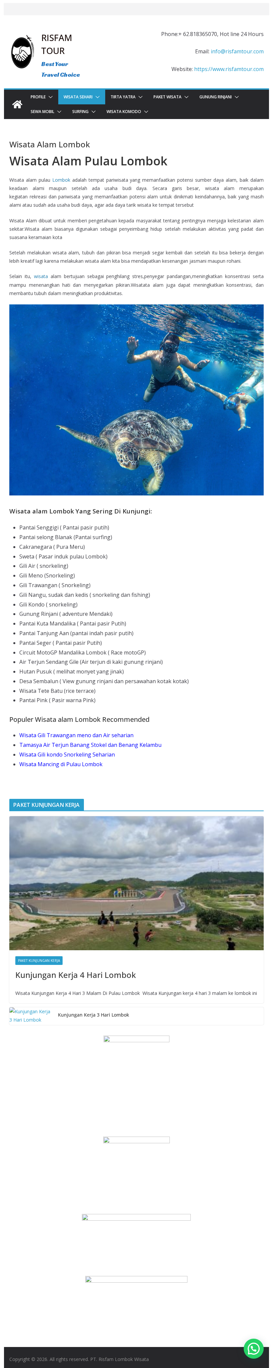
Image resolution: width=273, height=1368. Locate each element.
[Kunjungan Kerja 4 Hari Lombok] (136, 883)
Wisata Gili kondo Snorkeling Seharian (67, 754)
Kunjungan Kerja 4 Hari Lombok (75, 974)
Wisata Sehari (78, 97)
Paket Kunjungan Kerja (39, 960)
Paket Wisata (167, 97)
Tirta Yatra (123, 97)
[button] (49, 97)
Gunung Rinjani (215, 97)
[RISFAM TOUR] (17, 104)
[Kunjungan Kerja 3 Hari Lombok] (31, 1016)
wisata (41, 276)
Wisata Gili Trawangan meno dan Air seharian (76, 735)
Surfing (80, 111)
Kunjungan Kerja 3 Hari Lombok (93, 1015)
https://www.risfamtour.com (229, 69)
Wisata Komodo (124, 111)
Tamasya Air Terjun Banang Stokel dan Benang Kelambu (90, 745)
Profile (38, 97)
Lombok (61, 180)
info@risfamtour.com (237, 51)
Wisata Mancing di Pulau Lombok (61, 764)
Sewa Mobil (42, 111)
